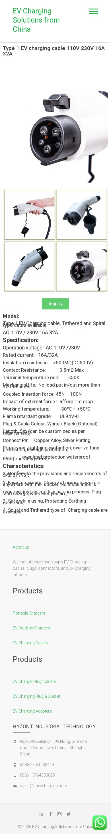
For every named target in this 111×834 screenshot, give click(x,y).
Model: (11, 316)
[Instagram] (59, 814)
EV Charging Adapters (32, 711)
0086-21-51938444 (37, 764)
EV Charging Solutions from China (36, 20)
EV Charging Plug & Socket (36, 696)
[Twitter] (68, 814)
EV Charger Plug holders (34, 681)
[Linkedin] (41, 814)
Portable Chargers (29, 613)
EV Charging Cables (30, 643)
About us (21, 547)
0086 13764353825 (37, 775)
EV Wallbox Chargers (31, 628)
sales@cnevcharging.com (43, 785)
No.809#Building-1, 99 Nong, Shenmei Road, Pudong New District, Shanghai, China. (53, 747)
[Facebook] (50, 814)
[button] (55, 303)
